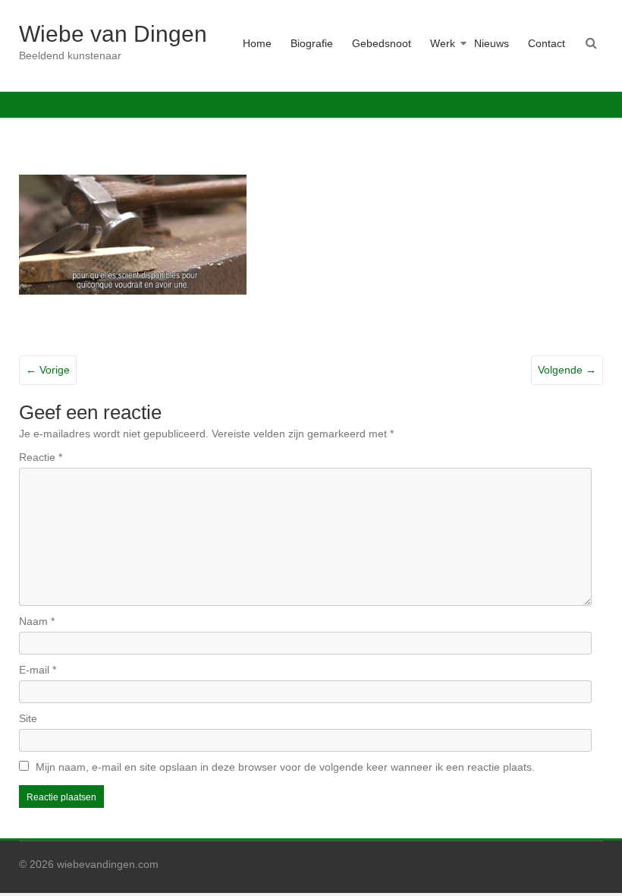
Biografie (312, 43)
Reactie (40, 457)
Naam (37, 621)
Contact (546, 43)
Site (28, 718)
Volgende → (567, 370)
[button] (133, 235)
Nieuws (491, 43)
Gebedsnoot (381, 43)
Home (257, 43)
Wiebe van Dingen (113, 33)
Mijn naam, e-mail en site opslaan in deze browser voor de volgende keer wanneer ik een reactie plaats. (285, 767)
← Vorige (48, 370)
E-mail (37, 670)
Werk (442, 43)
